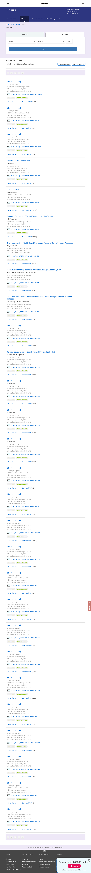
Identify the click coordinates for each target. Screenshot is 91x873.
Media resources (44, 867)
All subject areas (11, 862)
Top (44, 851)
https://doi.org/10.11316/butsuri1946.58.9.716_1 (26, 585)
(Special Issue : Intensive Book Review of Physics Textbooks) (31, 352)
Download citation (64, 64)
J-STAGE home (10, 24)
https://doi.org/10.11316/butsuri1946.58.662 (25, 202)
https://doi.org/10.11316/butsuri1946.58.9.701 (25, 533)
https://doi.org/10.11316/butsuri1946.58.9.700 (25, 507)
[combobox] (22, 41)
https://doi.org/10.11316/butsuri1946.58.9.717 (25, 638)
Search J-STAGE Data (13, 870)
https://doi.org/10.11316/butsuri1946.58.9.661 (25, 176)
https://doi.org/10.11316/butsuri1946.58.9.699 (25, 480)
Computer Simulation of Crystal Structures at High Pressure (30, 216)
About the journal (53, 19)
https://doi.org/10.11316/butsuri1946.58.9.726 (25, 795)
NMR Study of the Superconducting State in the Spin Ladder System (34, 270)
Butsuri (18, 24)
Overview (25, 859)
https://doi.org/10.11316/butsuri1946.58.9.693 (25, 338)
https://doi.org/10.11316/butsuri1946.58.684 (25, 283)
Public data (25, 864)
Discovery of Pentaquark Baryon (19, 160)
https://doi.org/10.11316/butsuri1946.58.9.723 (25, 743)
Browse (65, 34)
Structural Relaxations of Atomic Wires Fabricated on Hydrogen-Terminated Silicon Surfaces (39, 297)
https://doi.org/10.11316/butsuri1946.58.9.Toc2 (26, 147)
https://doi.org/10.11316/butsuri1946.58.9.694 (25, 367)
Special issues (37, 19)
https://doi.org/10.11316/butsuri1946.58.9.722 (25, 717)
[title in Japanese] (14, 81)
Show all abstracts (78, 64)
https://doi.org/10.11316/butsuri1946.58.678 (25, 256)
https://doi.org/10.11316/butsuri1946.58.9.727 (25, 822)
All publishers (10, 864)
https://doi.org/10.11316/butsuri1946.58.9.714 (25, 559)
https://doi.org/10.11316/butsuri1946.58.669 (25, 229)
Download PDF (27, 102)
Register (74, 866)
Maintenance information (47, 862)
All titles (8, 859)
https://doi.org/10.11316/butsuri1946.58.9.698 (25, 454)
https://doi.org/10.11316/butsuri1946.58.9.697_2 (26, 425)
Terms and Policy (27, 867)
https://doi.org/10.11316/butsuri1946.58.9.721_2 (26, 690)
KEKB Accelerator (14, 189)
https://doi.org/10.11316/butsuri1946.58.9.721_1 (26, 664)
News (41, 859)
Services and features (29, 862)
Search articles (10, 867)
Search (25, 34)
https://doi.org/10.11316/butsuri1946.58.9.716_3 (26, 612)
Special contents (44, 864)
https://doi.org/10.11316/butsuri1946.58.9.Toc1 (26, 120)
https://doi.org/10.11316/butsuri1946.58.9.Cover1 (26, 94)
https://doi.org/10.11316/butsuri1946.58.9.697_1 (26, 396)
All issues (24, 19)
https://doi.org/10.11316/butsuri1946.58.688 (25, 312)
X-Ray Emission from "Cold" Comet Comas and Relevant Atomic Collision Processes (40, 243)
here (85, 870)
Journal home (12, 19)
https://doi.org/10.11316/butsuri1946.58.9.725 (25, 769)
